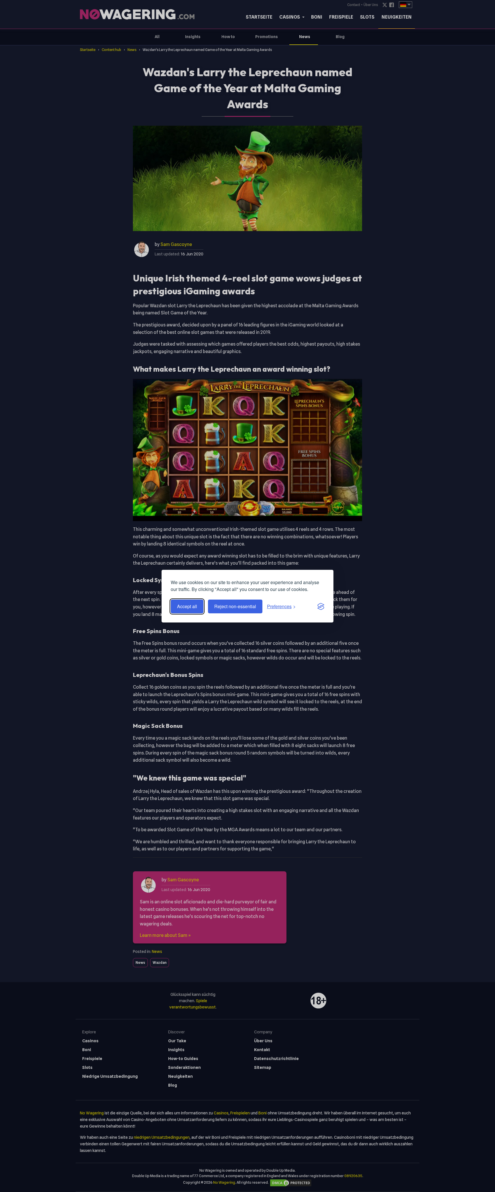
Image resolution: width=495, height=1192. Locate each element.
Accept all (187, 606)
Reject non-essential (235, 606)
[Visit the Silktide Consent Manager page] (320, 606)
